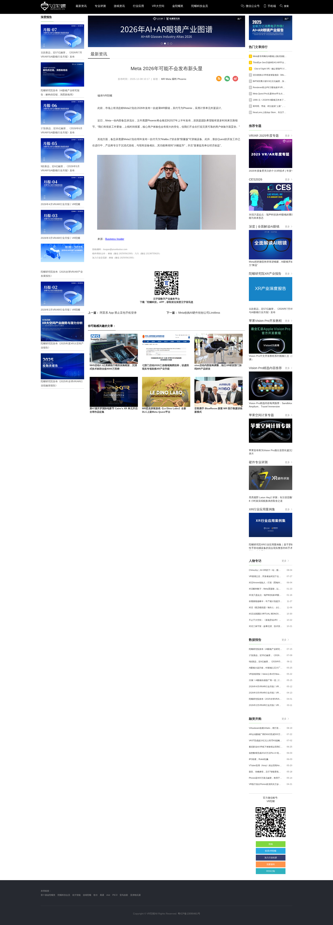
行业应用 (138, 6)
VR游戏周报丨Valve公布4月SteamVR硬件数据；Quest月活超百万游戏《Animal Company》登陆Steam (266, 674)
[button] (162, 43)
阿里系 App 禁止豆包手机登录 (112, 312)
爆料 (174, 79)
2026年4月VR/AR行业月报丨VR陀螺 (266, 686)
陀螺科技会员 (199, 6)
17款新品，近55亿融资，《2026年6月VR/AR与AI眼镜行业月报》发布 (266, 655)
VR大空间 (158, 6)
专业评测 (100, 6)
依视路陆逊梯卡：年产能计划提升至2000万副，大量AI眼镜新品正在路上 (266, 601)
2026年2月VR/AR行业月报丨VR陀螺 (266, 705)
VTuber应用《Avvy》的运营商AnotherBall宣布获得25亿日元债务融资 (266, 765)
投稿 (271, 844)
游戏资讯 (119, 6)
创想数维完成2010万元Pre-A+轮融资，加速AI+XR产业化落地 (266, 753)
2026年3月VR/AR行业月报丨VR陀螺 (266, 693)
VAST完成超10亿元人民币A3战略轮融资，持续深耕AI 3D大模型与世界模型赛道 (266, 740)
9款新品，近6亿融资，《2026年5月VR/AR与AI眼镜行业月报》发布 (266, 661)
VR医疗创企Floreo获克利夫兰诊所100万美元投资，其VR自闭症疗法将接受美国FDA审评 (266, 784)
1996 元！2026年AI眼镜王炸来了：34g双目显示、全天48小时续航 (270, 100)
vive (108, 895)
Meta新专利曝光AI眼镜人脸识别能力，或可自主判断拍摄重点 (270, 56)
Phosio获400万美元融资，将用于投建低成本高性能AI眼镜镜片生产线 (266, 778)
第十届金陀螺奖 (48, 895)
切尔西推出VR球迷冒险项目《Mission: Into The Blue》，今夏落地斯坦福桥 (270, 75)
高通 (102, 895)
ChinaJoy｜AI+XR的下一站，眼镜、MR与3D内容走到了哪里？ (266, 570)
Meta (168, 79)
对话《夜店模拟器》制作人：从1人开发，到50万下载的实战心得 (266, 607)
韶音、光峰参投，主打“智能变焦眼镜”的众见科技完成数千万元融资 (266, 772)
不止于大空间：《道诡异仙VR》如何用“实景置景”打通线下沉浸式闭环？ (266, 620)
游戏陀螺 (87, 895)
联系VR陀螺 (270, 851)
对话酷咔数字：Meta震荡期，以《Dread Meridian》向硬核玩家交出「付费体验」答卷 (266, 589)
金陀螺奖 (177, 6)
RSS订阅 (270, 871)
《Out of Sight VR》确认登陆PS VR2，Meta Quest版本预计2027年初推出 (270, 69)
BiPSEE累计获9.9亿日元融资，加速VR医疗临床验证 (270, 81)
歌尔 (95, 895)
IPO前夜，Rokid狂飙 (258, 759)
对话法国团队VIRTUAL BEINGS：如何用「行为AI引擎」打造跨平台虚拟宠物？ (266, 614)
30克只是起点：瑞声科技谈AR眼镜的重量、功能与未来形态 (266, 595)
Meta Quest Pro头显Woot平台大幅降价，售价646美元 (270, 93)
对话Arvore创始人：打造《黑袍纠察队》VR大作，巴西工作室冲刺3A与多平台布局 (266, 582)
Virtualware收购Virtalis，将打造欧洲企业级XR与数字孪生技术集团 (266, 728)
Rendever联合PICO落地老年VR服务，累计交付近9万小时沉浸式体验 (270, 87)
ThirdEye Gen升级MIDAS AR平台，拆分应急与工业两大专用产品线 (270, 62)
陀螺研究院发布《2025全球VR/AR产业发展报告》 (266, 699)
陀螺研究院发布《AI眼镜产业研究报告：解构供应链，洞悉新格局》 (266, 649)
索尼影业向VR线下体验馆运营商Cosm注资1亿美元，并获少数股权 (266, 747)
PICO (114, 895)
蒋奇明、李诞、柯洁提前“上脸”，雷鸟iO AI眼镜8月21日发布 (270, 106)
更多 (287, 135)
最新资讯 (81, 6)
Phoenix (181, 79)
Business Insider (114, 238)
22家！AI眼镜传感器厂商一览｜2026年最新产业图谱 (266, 680)
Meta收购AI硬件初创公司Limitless (193, 312)
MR (163, 79)
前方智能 (76, 895)
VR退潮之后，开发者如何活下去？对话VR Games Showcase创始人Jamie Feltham (266, 576)
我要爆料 (271, 864)
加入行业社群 (270, 857)
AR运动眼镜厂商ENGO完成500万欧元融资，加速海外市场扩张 (266, 734)
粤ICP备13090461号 (189, 913)
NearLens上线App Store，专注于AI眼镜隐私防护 (270, 112)
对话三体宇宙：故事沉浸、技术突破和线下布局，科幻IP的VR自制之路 (266, 626)
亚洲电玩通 (135, 895)
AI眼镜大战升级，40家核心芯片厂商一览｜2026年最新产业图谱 (266, 668)
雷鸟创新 (124, 895)
